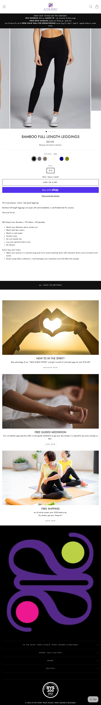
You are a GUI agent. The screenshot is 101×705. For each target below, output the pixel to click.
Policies (50, 668)
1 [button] (46, 131)
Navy (61, 158)
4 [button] (53, 132)
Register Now (50, 368)
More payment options (50, 196)
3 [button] (51, 132)
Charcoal (39, 158)
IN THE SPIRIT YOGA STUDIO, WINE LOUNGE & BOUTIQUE (50, 645)
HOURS (50, 661)
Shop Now (50, 521)
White (50, 158)
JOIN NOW (50, 444)
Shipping (42, 145)
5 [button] (55, 132)
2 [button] (48, 132)
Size (50, 166)
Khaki (45, 158)
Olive (67, 158)
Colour (50, 154)
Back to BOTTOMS (52, 285)
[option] (50, 21)
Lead (56, 158)
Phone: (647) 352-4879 (50, 653)
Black (34, 158)
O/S (50, 170)
